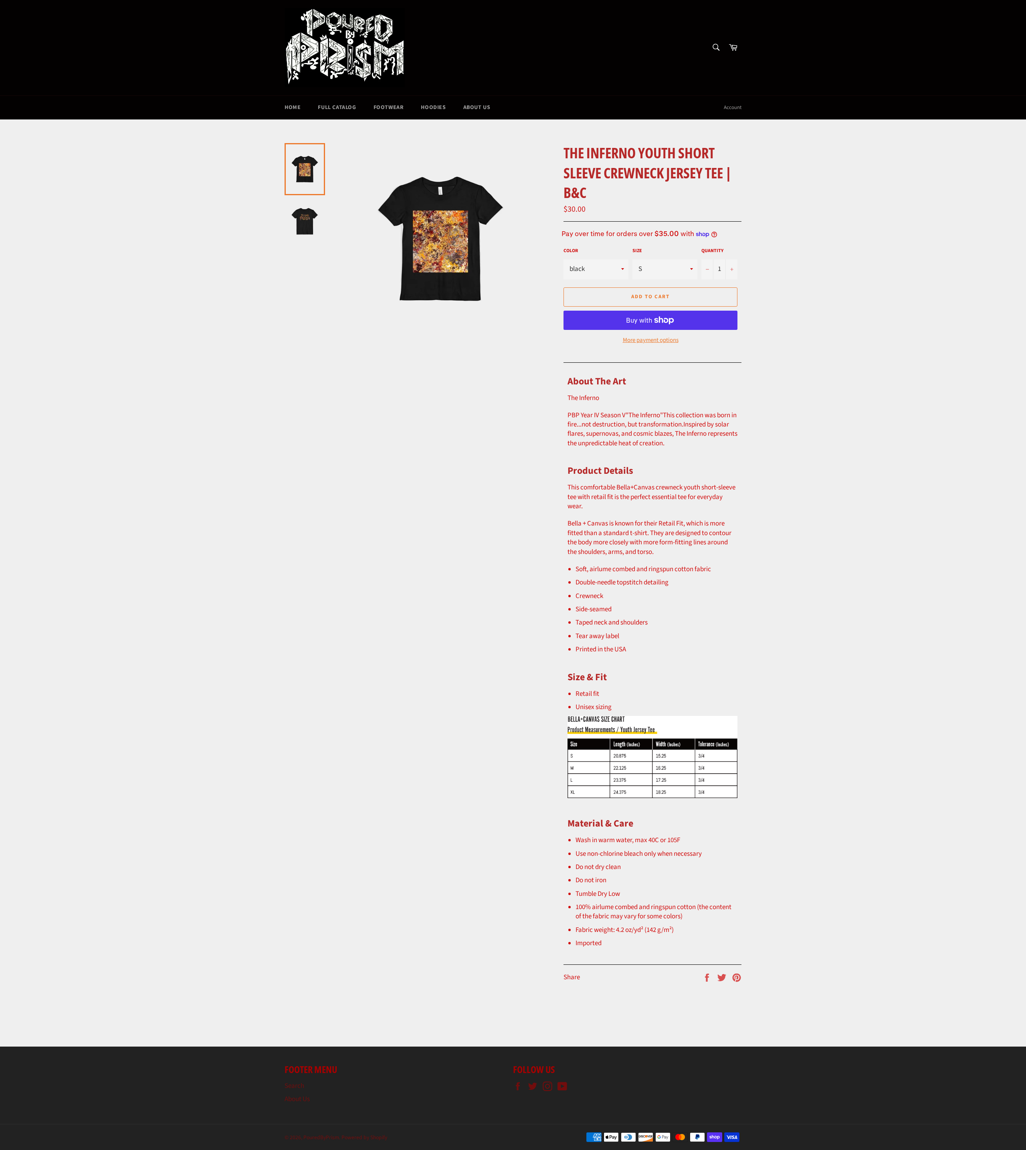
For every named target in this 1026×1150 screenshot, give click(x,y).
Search (294, 1086)
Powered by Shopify (364, 1137)
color (570, 251)
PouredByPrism (321, 1137)
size (637, 251)
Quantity (712, 251)
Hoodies (433, 107)
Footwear (389, 107)
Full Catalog (337, 107)
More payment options (651, 340)
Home (293, 107)
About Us (477, 107)
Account (732, 107)
